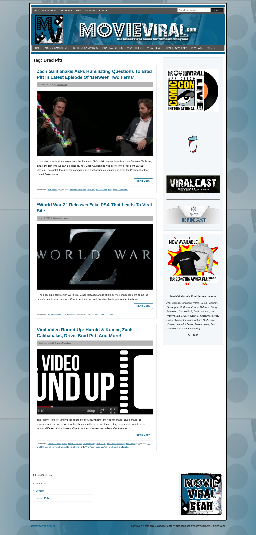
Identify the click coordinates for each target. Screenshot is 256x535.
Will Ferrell (108, 447)
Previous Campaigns (85, 48)
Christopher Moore (61, 218)
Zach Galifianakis (120, 189)
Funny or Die (101, 189)
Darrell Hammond (52, 447)
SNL (82, 447)
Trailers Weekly (176, 48)
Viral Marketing (112, 48)
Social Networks (54, 314)
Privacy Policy (43, 498)
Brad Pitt (91, 189)
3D (149, 444)
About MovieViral (45, 10)
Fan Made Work (54, 444)
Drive (63, 447)
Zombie (110, 314)
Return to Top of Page (42, 526)
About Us (41, 483)
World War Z (100, 314)
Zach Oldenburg (64, 343)
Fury (110, 189)
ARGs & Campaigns (56, 48)
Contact (104, 10)
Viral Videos (135, 48)
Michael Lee (62, 85)
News (64, 444)
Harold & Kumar (73, 447)
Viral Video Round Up (116, 444)
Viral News (154, 48)
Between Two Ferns (77, 189)
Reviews (196, 48)
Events (210, 48)
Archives (66, 10)
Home (37, 48)
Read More (143, 181)
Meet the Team (85, 10)
